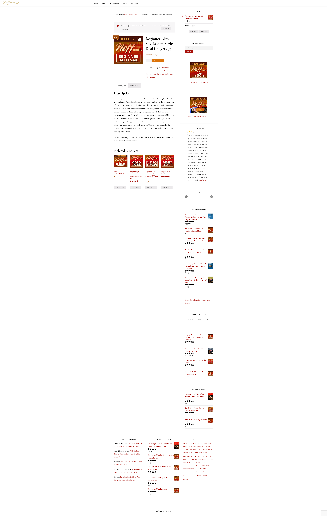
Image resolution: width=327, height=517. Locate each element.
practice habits (190, 468)
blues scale (199, 449)
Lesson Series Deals (135, 14)
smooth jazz (196, 472)
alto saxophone (151, 74)
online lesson (197, 465)
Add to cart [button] (120, 187)
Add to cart (158, 60)
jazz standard (208, 459)
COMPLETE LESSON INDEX (199, 82)
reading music (197, 468)
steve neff (201, 472)
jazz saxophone (201, 459)
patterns (203, 465)
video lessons (150, 77)
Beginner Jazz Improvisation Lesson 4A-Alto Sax (194, 17)
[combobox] (199, 295)
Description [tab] (122, 85)
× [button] (182, 16)
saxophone (187, 472)
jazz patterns (189, 459)
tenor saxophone (189, 476)
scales (193, 472)
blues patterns (193, 449)
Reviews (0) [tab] (134, 85)
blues (184, 449)
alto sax (185, 443)
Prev (186, 172)
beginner (160, 74)
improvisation (186, 456)
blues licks (188, 449)
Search (189, 51)
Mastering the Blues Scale (195, 462)
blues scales (205, 449)
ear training (195, 452)
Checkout (204, 31)
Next (211, 172)
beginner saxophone (205, 446)
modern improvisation (191, 465)
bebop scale (190, 446)
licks (189, 462)
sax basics (203, 468)
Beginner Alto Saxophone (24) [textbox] (198, 296)
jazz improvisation (199, 455)
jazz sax (194, 460)
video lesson (202, 475)
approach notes (202, 443)
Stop (199, 169)
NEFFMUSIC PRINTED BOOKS (199, 117)
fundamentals (201, 452)
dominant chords (188, 452)
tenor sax (206, 472)
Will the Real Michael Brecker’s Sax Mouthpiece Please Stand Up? (127, 454)
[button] (139, 39)
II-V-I (205, 452)
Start (198, 169)
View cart (166, 28)
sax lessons (168, 74)
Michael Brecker (204, 462)
